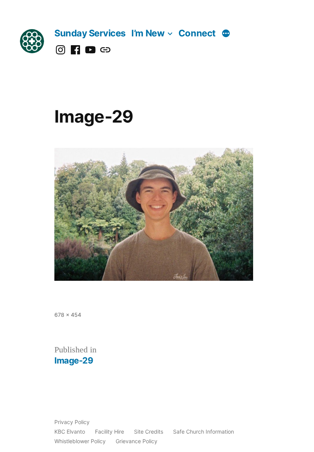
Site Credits (148, 431)
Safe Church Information (203, 431)
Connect (197, 33)
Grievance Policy (136, 441)
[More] (226, 34)
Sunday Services (90, 33)
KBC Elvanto (69, 431)
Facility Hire (109, 431)
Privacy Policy (72, 422)
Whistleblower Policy (80, 441)
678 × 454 (67, 314)
